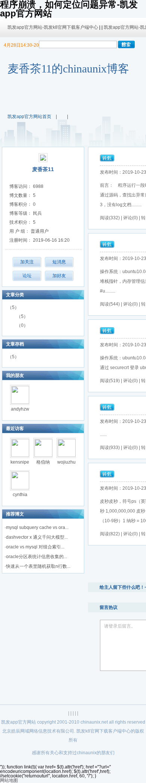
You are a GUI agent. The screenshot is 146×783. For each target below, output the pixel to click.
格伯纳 (43, 462)
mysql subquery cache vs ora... (37, 527)
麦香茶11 (43, 169)
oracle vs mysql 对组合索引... (35, 547)
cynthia (20, 494)
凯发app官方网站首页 (29, 116)
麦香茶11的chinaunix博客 (68, 68)
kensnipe (19, 462)
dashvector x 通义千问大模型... (37, 537)
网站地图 (9, 780)
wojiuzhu (66, 462)
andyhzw (20, 409)
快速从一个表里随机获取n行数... (38, 566)
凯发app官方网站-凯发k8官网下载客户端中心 (52, 27)
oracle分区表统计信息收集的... (36, 556)
